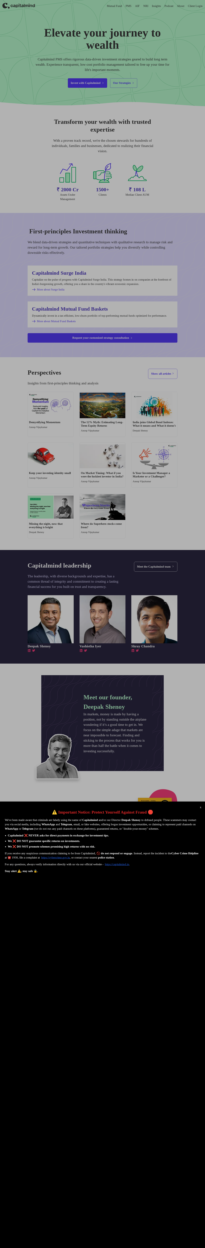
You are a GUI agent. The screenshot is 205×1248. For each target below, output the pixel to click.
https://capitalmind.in (117, 864)
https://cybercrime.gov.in (55, 857)
